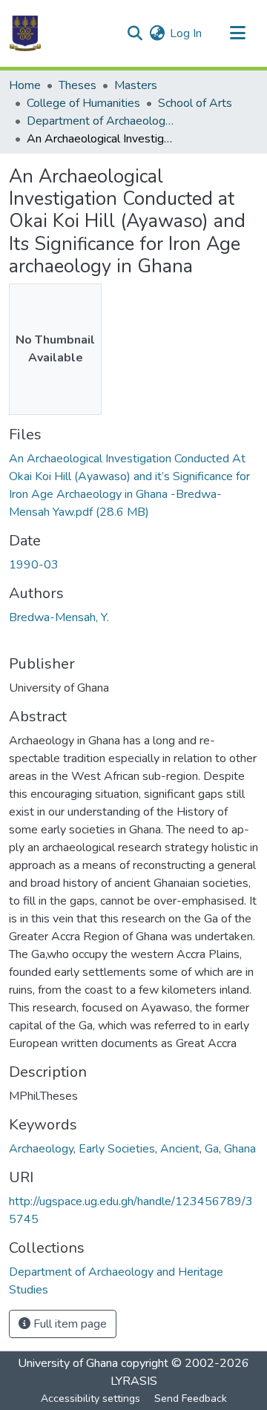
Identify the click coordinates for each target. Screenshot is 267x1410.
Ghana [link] (240, 1149)
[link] (133, 485)
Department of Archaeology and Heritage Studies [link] (101, 121)
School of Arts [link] (195, 103)
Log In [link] (186, 33)
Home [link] (25, 85)
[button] (25, 33)
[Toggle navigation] (237, 33)
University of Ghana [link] (68, 1363)
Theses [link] (77, 85)
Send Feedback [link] (190, 1398)
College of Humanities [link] (83, 103)
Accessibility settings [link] (90, 1398)
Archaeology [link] (41, 1149)
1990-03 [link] (34, 565)
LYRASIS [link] (134, 1381)
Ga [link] (212, 1149)
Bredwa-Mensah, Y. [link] (59, 617)
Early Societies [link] (117, 1149)
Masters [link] (135, 85)
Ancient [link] (180, 1149)
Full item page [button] (68, 1324)
